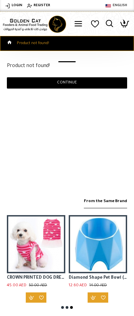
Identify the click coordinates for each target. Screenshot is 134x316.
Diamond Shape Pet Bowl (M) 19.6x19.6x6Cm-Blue (98, 278)
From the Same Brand (105, 201)
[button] (62, 307)
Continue (67, 83)
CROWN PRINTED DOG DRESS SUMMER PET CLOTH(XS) (36, 278)
